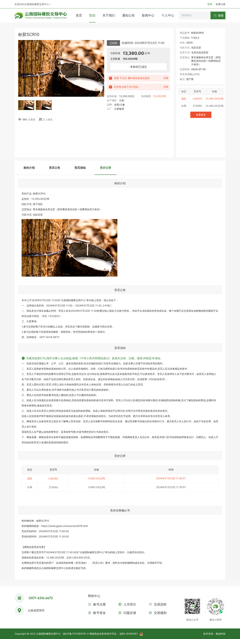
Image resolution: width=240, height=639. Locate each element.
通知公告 (128, 15)
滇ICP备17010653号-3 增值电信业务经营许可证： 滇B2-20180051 (100, 633)
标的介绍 (29, 167)
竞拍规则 (54, 315)
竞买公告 (54, 167)
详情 (165, 78)
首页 (79, 15)
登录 (210, 4)
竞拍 (92, 15)
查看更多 (201, 114)
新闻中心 (148, 15)
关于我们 (108, 15)
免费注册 (220, 4)
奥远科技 (220, 633)
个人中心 (167, 15)
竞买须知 (80, 167)
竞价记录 (105, 167)
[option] (26, 106)
